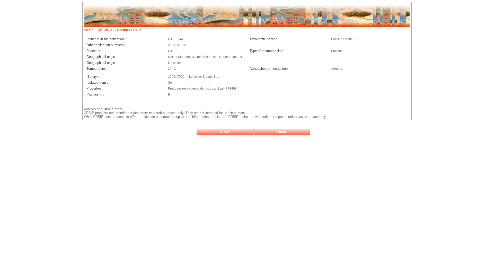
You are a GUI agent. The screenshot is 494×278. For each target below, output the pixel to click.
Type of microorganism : (268, 51)
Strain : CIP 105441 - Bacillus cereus (113, 30)
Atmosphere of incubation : (270, 69)
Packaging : (95, 94)
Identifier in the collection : (106, 39)
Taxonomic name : (263, 39)
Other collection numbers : (106, 45)
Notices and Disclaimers (103, 109)
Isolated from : (97, 82)
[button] (225, 132)
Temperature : (96, 69)
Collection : (94, 51)
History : (92, 77)
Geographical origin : (101, 57)
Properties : (95, 88)
